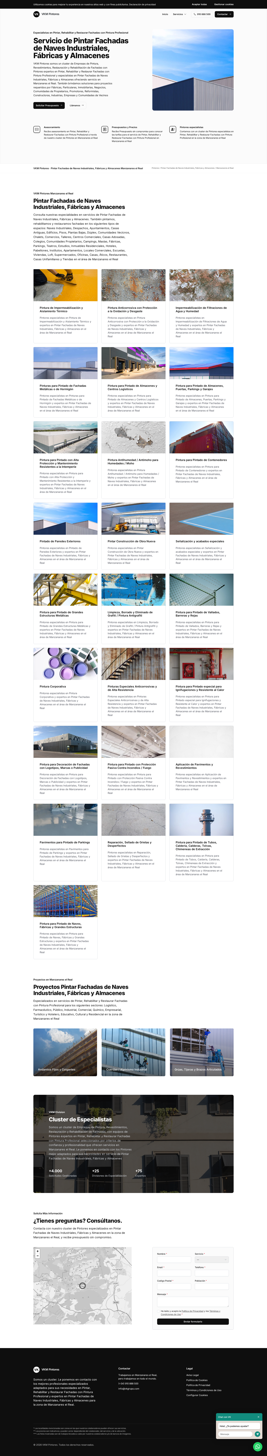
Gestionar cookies (224, 4)
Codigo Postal (165, 1280)
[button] (82, 1286)
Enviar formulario (193, 1321)
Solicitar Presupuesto (47, 105)
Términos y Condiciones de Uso (203, 1390)
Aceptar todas (199, 4)
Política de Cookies (197, 1380)
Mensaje (162, 1294)
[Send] (257, 1434)
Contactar (222, 14)
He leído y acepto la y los (190, 1313)
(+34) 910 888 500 (128, 1383)
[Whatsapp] (257, 1446)
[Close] (258, 1417)
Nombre (162, 1254)
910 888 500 (203, 14)
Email (160, 1267)
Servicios (178, 14)
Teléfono (200, 1267)
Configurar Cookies (197, 1395)
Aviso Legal (192, 1375)
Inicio (165, 14)
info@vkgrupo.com (128, 1388)
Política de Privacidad (192, 1311)
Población (201, 1280)
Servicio (200, 1254)
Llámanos (75, 105)
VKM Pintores (50, 14)
